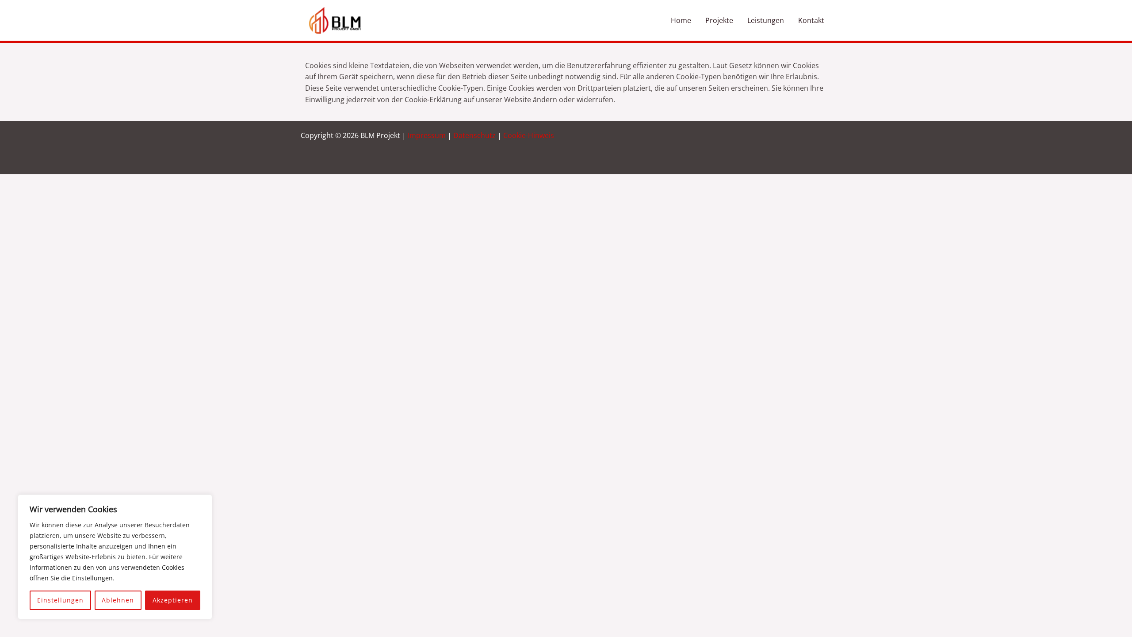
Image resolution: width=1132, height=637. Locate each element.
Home (681, 20)
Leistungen (765, 20)
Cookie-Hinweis (528, 135)
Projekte (719, 20)
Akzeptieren (173, 600)
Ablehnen (118, 600)
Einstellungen (60, 600)
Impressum (427, 135)
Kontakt (811, 20)
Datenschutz (474, 135)
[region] (115, 557)
